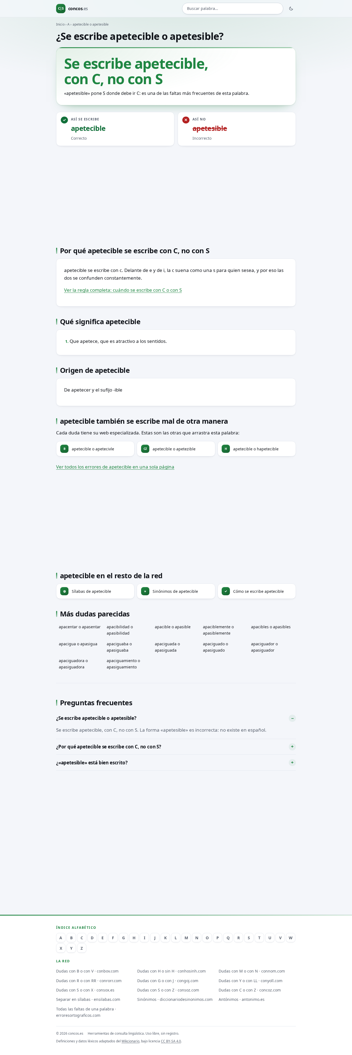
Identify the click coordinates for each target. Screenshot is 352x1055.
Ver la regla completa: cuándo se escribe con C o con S (123, 290)
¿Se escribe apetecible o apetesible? (96, 718)
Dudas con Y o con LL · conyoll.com (250, 980)
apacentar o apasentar (80, 626)
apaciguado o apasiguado (215, 647)
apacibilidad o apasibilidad (120, 630)
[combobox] (232, 9)
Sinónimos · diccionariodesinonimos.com (175, 999)
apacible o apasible (173, 626)
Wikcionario (130, 1041)
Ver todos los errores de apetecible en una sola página (115, 467)
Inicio (60, 24)
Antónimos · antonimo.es (242, 999)
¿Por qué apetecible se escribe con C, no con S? (108, 746)
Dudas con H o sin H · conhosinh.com (171, 971)
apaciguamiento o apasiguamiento (123, 664)
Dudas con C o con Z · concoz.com (250, 990)
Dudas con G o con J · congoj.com (167, 980)
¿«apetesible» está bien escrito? (92, 762)
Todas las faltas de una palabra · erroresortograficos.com (86, 1012)
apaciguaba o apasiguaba (119, 647)
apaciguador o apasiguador (264, 647)
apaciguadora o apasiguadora (73, 664)
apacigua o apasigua (78, 643)
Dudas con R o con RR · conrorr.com (89, 980)
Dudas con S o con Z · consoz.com (168, 990)
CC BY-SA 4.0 (171, 1041)
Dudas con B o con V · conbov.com (87, 971)
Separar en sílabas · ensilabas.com (88, 999)
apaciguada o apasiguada (167, 647)
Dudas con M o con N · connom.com (252, 971)
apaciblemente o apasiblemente (218, 630)
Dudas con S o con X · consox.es (85, 990)
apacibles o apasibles (271, 626)
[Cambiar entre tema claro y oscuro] (291, 8)
